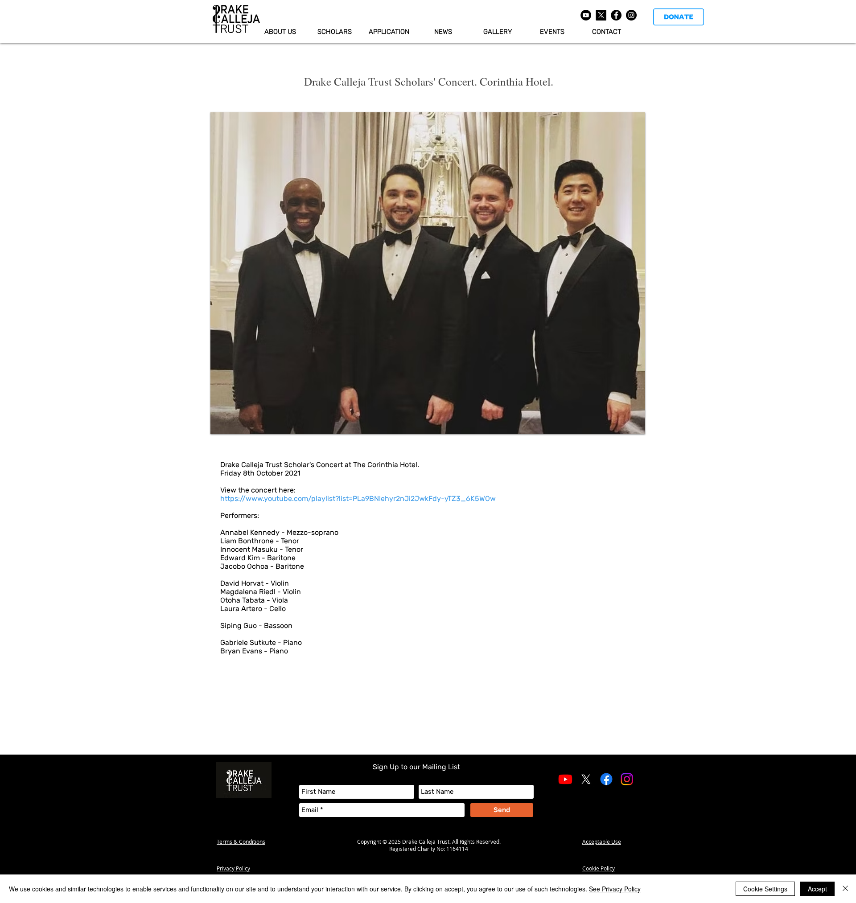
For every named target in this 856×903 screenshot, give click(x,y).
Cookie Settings (765, 888)
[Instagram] (627, 779)
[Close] (845, 889)
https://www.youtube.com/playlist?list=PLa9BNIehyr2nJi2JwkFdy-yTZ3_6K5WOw (358, 498)
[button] (389, 31)
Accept (817, 888)
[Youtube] (565, 779)
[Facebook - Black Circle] (616, 15)
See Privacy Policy (615, 888)
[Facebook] (606, 779)
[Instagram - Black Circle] (631, 15)
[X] (601, 15)
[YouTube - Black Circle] (585, 15)
